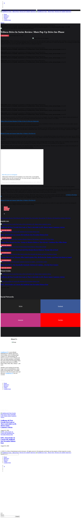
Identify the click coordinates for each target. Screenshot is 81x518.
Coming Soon (7, 20)
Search (2, 454)
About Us (6, 403)
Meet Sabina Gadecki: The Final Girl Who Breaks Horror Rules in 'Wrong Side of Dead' (29, 250)
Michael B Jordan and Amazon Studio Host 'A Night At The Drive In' (18, 133)
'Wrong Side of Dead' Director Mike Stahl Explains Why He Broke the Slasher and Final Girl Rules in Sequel (36, 257)
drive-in (6, 207)
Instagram (20, 320)
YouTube (60, 320)
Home (5, 14)
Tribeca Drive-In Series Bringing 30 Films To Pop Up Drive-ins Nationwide (20, 121)
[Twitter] (4, 3)
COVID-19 (7, 208)
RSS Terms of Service (9, 399)
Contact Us (6, 404)
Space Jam (6, 210)
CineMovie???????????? (17, 182)
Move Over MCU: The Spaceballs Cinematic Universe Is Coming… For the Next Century (29, 265)
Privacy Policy (7, 400)
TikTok (20, 306)
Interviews (6, 15)
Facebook (60, 306)
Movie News (6, 230)
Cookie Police (7, 401)
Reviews (6, 17)
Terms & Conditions (9, 397)
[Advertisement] (40, 82)
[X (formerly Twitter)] (4, 214)
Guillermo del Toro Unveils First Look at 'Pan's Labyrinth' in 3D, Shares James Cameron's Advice (33, 227)
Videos (5, 18)
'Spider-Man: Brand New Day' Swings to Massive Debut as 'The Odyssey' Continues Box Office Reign (34, 242)
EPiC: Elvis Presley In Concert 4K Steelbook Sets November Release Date (24, 235)
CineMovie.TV (4, 352)
